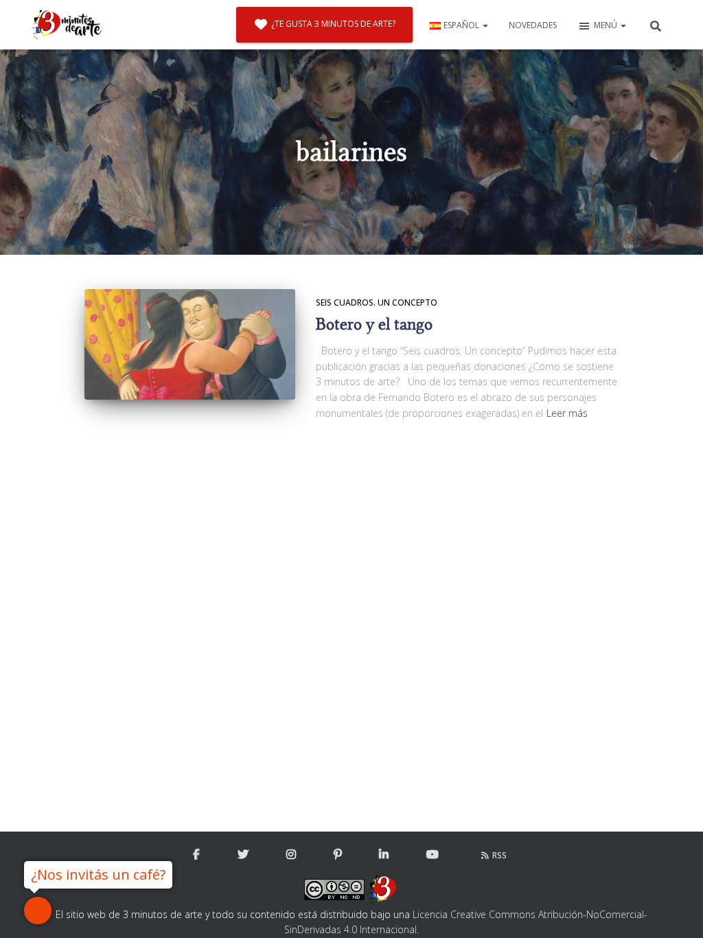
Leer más (567, 413)
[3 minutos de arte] (67, 25)
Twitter (243, 855)
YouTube (432, 855)
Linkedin (383, 855)
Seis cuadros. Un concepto (376, 302)
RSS (499, 855)
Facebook (196, 855)
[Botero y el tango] (189, 344)
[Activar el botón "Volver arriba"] (675, 910)
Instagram (291, 855)
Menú (606, 25)
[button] (484, 25)
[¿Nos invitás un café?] (37, 910)
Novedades (533, 25)
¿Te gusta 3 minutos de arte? (333, 24)
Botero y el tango (374, 324)
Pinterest (338, 855)
